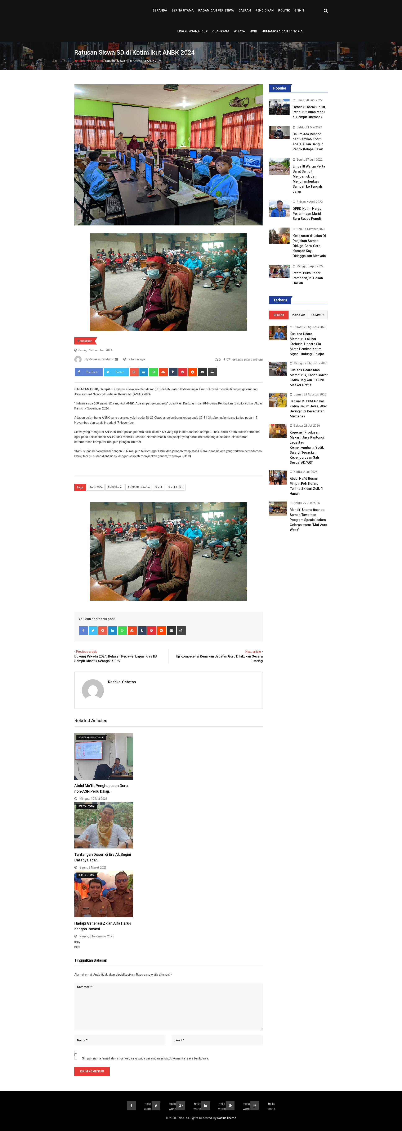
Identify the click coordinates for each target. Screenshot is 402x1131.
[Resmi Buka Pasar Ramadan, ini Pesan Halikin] (279, 271)
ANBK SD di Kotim (139, 487)
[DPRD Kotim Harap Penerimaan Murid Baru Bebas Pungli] (279, 208)
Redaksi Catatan (122, 682)
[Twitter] (93, 630)
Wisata (239, 31)
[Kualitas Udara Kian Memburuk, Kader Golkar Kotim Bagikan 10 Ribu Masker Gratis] (278, 369)
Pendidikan (264, 10)
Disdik (159, 487)
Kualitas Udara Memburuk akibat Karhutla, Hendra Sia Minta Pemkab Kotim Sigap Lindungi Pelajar (307, 344)
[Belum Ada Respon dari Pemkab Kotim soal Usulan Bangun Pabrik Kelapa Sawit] (279, 132)
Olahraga (220, 31)
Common (318, 315)
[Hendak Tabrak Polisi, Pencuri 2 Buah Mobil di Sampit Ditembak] (279, 107)
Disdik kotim (175, 487)
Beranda (160, 10)
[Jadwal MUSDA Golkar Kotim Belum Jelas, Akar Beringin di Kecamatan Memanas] (278, 400)
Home (81, 61)
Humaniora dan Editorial (283, 31)
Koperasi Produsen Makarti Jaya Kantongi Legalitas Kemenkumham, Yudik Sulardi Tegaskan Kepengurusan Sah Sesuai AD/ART (307, 447)
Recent (278, 315)
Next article (253, 652)
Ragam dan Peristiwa (216, 10)
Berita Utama (183, 10)
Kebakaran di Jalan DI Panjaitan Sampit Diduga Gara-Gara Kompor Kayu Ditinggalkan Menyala (309, 246)
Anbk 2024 (95, 487)
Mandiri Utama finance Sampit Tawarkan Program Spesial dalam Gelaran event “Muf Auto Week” (308, 520)
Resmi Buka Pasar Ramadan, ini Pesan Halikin (308, 278)
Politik (284, 10)
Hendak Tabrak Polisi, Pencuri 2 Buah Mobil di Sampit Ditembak (309, 112)
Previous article (86, 652)
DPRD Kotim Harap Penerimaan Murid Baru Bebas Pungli (307, 214)
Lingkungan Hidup (192, 31)
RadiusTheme (226, 1118)
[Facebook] (83, 630)
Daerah (244, 10)
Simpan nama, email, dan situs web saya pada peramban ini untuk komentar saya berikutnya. (145, 1058)
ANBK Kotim (115, 487)
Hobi (253, 31)
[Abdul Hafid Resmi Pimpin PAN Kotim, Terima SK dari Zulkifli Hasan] (278, 477)
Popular (298, 315)
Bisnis (299, 10)
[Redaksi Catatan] (116, 359)
